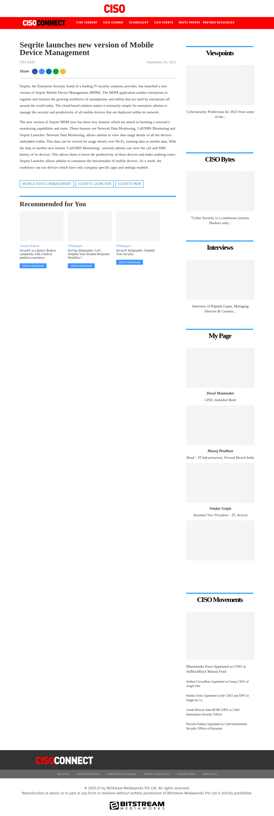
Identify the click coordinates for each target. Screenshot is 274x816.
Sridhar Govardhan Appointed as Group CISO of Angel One (217, 684)
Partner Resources (219, 22)
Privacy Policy (186, 774)
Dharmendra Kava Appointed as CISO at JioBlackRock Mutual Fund (216, 668)
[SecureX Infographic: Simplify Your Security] (138, 226)
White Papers (189, 22)
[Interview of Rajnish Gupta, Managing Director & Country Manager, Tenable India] (220, 280)
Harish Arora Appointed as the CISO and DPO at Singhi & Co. (217, 698)
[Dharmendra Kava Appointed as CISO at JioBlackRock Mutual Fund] (220, 636)
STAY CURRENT (86, 22)
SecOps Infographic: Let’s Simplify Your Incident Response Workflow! (89, 254)
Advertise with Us (88, 774)
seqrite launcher (94, 184)
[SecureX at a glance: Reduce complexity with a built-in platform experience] (42, 226)
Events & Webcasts (156, 774)
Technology (138, 22)
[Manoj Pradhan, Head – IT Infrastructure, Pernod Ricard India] (220, 425)
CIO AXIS (27, 62)
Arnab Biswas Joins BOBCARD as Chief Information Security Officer (212, 712)
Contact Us (210, 774)
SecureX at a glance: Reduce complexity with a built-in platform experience (38, 254)
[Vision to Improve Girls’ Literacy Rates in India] (220, 540)
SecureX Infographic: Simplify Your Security (135, 252)
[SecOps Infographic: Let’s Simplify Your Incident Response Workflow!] (90, 226)
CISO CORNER (113, 22)
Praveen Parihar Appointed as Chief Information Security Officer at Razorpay (216, 726)
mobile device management (46, 184)
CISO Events (163, 22)
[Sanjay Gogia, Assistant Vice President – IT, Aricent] (220, 483)
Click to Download (33, 265)
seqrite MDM (129, 184)
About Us (63, 774)
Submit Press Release (121, 774)
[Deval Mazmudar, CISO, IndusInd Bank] (220, 368)
